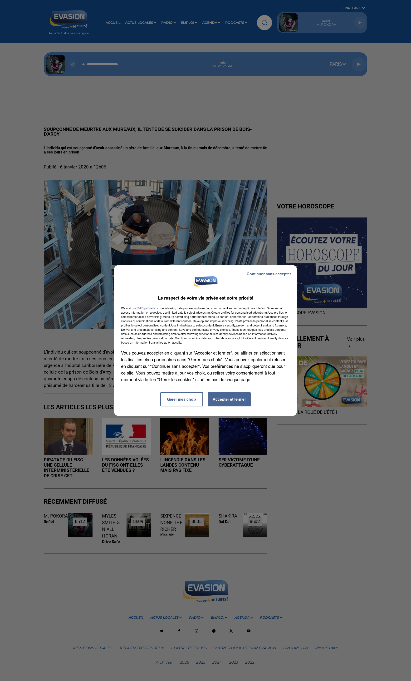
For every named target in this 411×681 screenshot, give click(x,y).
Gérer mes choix (181, 399)
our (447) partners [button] (143, 308)
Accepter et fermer (229, 399)
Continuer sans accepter (269, 273)
